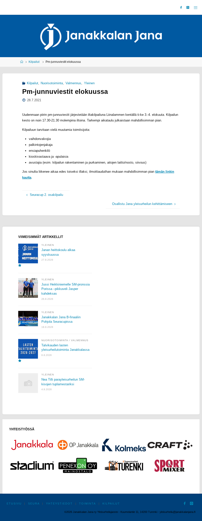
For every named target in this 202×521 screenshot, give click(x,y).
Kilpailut (34, 62)
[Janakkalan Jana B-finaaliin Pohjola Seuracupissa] (28, 318)
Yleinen (89, 83)
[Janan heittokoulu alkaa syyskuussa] (28, 255)
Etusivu (14, 503)
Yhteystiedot (59, 503)
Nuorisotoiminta (52, 83)
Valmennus (73, 83)
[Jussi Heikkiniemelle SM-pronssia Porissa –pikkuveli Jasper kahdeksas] (28, 288)
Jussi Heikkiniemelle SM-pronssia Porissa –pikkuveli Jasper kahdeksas (65, 289)
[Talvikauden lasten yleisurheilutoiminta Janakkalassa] (28, 351)
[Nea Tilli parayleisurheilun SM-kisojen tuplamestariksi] (28, 383)
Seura (34, 503)
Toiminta (87, 503)
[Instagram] (187, 7)
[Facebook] (181, 7)
